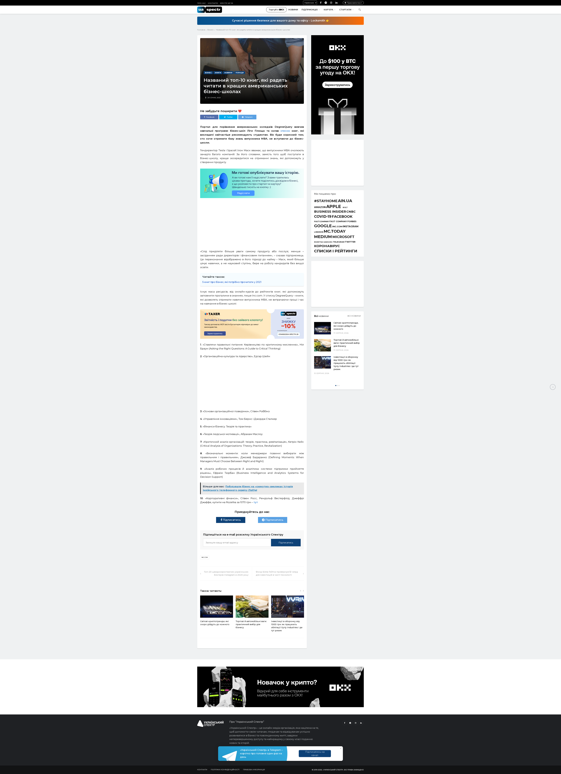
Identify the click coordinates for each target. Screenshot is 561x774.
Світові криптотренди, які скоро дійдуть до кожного (346, 326)
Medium (323, 237)
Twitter (350, 242)
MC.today (335, 231)
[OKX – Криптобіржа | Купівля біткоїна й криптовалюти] (337, 134)
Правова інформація (254, 769)
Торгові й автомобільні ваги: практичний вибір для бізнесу (251, 624)
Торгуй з (273, 9)
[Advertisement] (252, 222)
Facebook (342, 216)
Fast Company (338, 222)
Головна (201, 30)
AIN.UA (345, 201)
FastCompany (321, 221)
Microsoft (343, 236)
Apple (333, 206)
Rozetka (318, 242)
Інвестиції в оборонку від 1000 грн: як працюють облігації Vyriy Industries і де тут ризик (346, 363)
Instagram (350, 226)
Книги (218, 73)
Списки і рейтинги (335, 251)
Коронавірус (327, 246)
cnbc (351, 211)
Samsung (328, 242)
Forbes (351, 221)
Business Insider (330, 211)
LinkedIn (318, 232)
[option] (216, 612)
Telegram (338, 242)
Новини (293, 9)
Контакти (213, 3)
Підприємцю (310, 9)
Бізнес (210, 30)
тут (256, 502)
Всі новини (354, 316)
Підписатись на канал (314, 754)
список (285, 130)
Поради (240, 73)
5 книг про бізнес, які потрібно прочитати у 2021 (231, 282)
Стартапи (345, 9)
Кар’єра (328, 9)
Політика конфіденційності (225, 769)
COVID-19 (322, 216)
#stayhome (325, 201)
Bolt (345, 207)
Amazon (320, 207)
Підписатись (231, 519)
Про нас (201, 3)
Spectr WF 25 (226, 3)
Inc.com (204, 557)
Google (323, 226)
